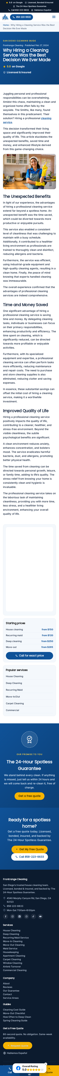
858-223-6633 (23, 17)
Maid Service (10, 948)
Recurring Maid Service (16, 937)
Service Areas (11, 997)
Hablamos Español (42, 10)
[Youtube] (40, 916)
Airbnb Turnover (12, 966)
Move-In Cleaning (12, 941)
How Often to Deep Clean (17, 1016)
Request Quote (19, 1045)
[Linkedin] (19, 916)
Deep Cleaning (14, 683)
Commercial (12, 710)
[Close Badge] (45, 1064)
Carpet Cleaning (15, 703)
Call (10, 1072)
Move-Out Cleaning (14, 944)
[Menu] (54, 17)
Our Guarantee (11, 990)
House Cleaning (14, 676)
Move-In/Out (13, 696)
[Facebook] (5, 916)
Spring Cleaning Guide (15, 1020)
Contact (7, 994)
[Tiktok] (33, 916)
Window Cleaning (12, 963)
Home (6, 25)
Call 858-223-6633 (20, 10)
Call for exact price (31, 655)
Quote (49, 1072)
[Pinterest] (26, 916)
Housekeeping (11, 952)
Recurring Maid (14, 689)
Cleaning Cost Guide (14, 1009)
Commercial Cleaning (14, 970)
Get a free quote (29, 796)
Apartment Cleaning (14, 955)
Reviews (7, 987)
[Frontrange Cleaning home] (5, 17)
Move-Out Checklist (14, 1013)
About (6, 983)
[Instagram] (12, 916)
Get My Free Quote (31, 849)
